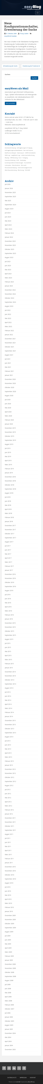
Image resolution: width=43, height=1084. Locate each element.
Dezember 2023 (10, 241)
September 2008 (10, 976)
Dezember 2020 (10, 379)
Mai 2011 (8, 846)
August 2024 (9, 209)
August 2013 (9, 737)
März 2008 (8, 1001)
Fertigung (25, 158)
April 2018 (8, 509)
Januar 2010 (9, 911)
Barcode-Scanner (28, 150)
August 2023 (9, 257)
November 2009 (10, 919)
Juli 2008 (7, 984)
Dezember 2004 (10, 1033)
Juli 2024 (7, 213)
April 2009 (8, 948)
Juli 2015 (7, 643)
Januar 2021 (9, 375)
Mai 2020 (8, 408)
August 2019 (9, 444)
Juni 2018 (8, 501)
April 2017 (8, 558)
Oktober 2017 (9, 534)
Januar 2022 (9, 335)
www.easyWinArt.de (18, 125)
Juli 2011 (7, 838)
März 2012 (8, 806)
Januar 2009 (9, 960)
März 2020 (8, 416)
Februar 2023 (9, 282)
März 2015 (8, 660)
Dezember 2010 (10, 867)
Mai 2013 (8, 749)
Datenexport (20, 153)
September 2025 (10, 196)
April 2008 (8, 997)
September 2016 (10, 586)
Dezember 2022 (10, 290)
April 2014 (8, 704)
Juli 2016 (7, 595)
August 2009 (9, 932)
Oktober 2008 (9, 972)
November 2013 (10, 725)
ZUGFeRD (27, 170)
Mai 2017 (8, 554)
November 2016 (10, 578)
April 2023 (8, 274)
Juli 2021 (7, 359)
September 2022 (10, 302)
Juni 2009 (8, 940)
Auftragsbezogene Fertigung (24, 148)
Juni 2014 (8, 696)
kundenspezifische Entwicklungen (14, 163)
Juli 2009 (7, 936)
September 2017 (10, 538)
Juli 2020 (7, 400)
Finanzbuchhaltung (10, 160)
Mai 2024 (8, 221)
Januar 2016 (9, 619)
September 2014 (10, 684)
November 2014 (10, 676)
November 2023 (10, 245)
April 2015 (8, 655)
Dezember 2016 (10, 574)
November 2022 (10, 294)
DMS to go (7, 155)
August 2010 (9, 883)
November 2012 (10, 773)
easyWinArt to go (15, 155)
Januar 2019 (9, 473)
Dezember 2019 (10, 428)
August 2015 (9, 639)
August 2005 (9, 1025)
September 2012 (10, 781)
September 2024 (10, 205)
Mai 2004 (8, 1037)
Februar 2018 (9, 517)
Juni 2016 (8, 599)
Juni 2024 (8, 217)
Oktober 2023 (9, 249)
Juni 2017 (8, 550)
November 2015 (10, 627)
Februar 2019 (9, 469)
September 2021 (10, 351)
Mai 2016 (8, 603)
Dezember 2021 (10, 339)
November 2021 (10, 343)
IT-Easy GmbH (24, 33)
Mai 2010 (8, 895)
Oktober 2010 (9, 875)
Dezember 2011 (10, 818)
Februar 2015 (9, 664)
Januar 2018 (9, 521)
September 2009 (10, 928)
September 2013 (10, 733)
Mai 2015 (8, 651)
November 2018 (10, 481)
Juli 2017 (7, 546)
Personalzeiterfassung (11, 167)
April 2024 (8, 225)
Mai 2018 (8, 505)
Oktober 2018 (9, 485)
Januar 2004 (9, 1045)
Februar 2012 (9, 810)
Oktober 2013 (9, 729)
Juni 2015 (8, 647)
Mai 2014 (8, 700)
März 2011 (8, 854)
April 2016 (8, 607)
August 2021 (9, 355)
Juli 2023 (7, 261)
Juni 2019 (8, 452)
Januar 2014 (9, 716)
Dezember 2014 (10, 672)
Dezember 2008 (10, 964)
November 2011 (10, 822)
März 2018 (8, 513)
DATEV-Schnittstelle (30, 153)
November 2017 (10, 530)
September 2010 (10, 879)
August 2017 (9, 542)
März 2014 (8, 708)
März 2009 (8, 952)
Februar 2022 (9, 331)
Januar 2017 (9, 570)
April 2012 (8, 802)
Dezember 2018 (10, 477)
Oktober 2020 (9, 387)
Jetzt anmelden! (10, 103)
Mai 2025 (8, 201)
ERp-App (7, 158)
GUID (17, 160)
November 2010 (10, 871)
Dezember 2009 (10, 915)
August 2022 (9, 306)
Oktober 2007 (9, 1009)
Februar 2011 (9, 859)
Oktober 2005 (9, 1021)
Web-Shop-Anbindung (11, 170)
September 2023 (10, 253)
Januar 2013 (9, 765)
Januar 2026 (9, 188)
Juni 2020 (8, 404)
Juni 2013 (8, 745)
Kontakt (33, 1077)
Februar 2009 (9, 956)
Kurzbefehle (27, 163)
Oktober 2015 (9, 631)
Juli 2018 (7, 497)
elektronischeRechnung (27, 155)
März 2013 (8, 757)
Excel (20, 158)
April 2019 (8, 460)
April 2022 (8, 322)
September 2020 (10, 391)
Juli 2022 (7, 310)
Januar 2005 (9, 1029)
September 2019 (10, 440)
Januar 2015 (9, 668)
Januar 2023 (9, 286)
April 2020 (8, 412)
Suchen (7, 74)
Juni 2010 (8, 891)
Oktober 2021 (9, 347)
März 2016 (8, 611)
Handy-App (23, 160)
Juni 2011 (8, 842)
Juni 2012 (8, 794)
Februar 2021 (9, 371)
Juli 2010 (7, 887)
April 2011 (8, 850)
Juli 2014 (7, 692)
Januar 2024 (9, 237)
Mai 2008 (8, 993)
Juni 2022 (8, 314)
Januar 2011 (9, 863)
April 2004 (8, 1041)
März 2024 (8, 229)
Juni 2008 (8, 989)
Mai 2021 (8, 367)
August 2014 (9, 688)
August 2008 (9, 980)
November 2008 (10, 968)
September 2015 (10, 635)
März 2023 (8, 278)
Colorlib (17, 1082)
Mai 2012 (8, 798)
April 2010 (8, 899)
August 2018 (9, 493)
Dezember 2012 (10, 769)
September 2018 (10, 489)
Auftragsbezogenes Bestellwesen (14, 150)
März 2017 (8, 562)
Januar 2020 (9, 424)
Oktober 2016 (9, 582)
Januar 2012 (9, 814)
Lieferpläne (8, 165)
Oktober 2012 (9, 777)
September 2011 (10, 830)
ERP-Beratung (14, 158)
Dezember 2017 (10, 525)
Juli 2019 (7, 448)
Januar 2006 (9, 1017)
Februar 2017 (9, 566)
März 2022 (8, 326)
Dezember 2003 (10, 1049)
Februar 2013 (9, 761)
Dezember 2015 (10, 623)
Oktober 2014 (9, 680)
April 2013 (8, 753)
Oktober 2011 (9, 826)
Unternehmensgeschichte (25, 167)
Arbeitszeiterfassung (10, 148)
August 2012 (9, 785)
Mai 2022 (8, 318)
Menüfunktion (16, 165)
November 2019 (10, 432)
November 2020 (10, 383)
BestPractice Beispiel (10, 153)
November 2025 (10, 192)
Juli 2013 (7, 741)
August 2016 (9, 590)
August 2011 (9, 834)
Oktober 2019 (9, 436)
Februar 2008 (9, 1005)
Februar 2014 (9, 712)
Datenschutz (11, 1077)
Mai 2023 (8, 270)
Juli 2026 (7, 184)
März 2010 (8, 903)
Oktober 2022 (9, 298)
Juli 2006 (7, 1013)
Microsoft (23, 165)
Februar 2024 (9, 233)
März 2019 (8, 465)
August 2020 (9, 396)
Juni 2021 (8, 363)
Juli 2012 (7, 790)
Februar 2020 (9, 420)
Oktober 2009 (9, 924)
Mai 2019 (8, 456)
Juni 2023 (8, 266)
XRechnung (21, 170)
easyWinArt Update (10, 36)
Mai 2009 (8, 944)
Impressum (23, 1077)
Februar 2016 (9, 615)
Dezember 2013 (10, 720)
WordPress (31, 1082)
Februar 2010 (9, 907)
